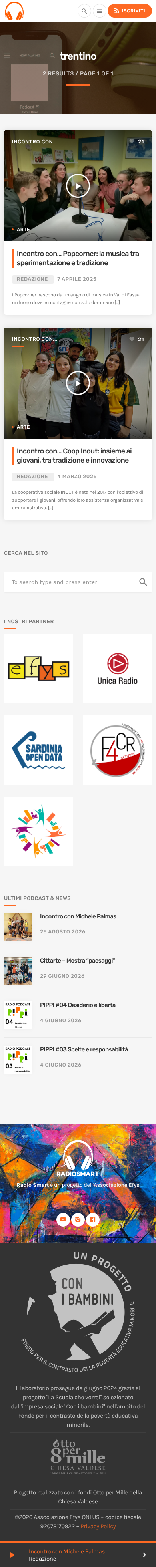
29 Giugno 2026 (62, 976)
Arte (23, 229)
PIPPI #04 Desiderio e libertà (78, 1005)
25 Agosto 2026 (63, 932)
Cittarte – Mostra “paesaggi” (77, 960)
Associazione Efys (116, 1185)
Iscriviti (129, 10)
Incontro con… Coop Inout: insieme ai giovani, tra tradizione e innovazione (74, 456)
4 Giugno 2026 (61, 1021)
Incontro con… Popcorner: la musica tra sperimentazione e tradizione (78, 258)
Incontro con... (35, 142)
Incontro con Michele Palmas (67, 1551)
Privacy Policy (98, 1526)
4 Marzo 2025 (77, 477)
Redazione (32, 279)
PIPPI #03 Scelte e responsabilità (84, 1049)
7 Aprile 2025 (76, 279)
